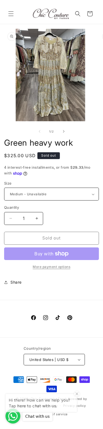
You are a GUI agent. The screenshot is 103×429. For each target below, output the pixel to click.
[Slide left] (40, 131)
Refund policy (46, 406)
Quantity (11, 207)
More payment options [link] (51, 267)
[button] (11, 14)
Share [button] (16, 282)
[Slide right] (64, 131)
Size (8, 183)
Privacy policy (74, 406)
